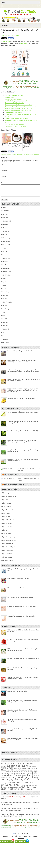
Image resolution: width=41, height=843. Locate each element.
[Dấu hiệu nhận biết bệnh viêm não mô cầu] (20, 63)
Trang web (3, 176)
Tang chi (29, 777)
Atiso (2, 764)
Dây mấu (30, 773)
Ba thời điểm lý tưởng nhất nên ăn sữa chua (21, 351)
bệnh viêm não (5, 154)
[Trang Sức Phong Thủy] (20, 88)
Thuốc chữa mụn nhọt (19, 782)
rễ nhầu (9, 777)
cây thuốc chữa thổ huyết (27, 771)
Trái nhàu (26, 789)
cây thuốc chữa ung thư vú (18, 773)
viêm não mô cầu (34, 154)
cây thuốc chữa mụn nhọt (21, 770)
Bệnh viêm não (5, 41)
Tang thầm (23, 779)
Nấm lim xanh (4, 777)
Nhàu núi (24, 775)
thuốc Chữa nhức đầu (18, 783)
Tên (2, 164)
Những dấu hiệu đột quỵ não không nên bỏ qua (18, 110)
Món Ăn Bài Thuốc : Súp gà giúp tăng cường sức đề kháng (23, 668)
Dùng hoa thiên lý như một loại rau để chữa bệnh (23, 431)
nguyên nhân (12, 154)
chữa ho (24, 766)
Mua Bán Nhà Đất (11, 475)
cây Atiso (16, 768)
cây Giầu (22, 768)
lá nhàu (19, 775)
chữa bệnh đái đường (22, 763)
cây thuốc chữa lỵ (9, 770)
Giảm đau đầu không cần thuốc (13, 99)
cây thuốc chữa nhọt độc (14, 771)
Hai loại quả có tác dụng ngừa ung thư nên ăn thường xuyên (22, 640)
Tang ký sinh (12, 779)
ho (33, 773)
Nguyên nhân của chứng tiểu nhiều (14, 103)
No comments (15, 35)
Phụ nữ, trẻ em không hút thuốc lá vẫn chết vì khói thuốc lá (22, 710)
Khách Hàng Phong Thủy (14, 484)
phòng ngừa (20, 154)
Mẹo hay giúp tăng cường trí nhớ (18, 578)
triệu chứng (23, 43)
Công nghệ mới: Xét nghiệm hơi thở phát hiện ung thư (22, 729)
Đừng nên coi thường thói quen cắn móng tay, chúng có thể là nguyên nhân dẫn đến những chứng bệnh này (22, 390)
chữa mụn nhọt (32, 766)
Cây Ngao (26, 768)
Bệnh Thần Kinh (6, 35)
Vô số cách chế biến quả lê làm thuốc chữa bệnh (23, 412)
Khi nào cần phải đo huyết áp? (17, 691)
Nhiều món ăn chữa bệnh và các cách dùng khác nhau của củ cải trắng (23, 649)
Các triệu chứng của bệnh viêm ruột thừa (16, 118)
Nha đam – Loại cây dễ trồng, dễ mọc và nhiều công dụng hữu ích (22, 460)
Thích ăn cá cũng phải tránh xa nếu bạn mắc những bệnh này (22, 720)
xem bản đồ (18, 816)
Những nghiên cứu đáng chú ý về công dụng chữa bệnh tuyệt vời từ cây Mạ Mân (22, 441)
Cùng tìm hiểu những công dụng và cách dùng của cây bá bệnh (22, 450)
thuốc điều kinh (18, 789)
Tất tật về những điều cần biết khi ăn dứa (21, 398)
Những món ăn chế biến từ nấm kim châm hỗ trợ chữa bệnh (23, 630)
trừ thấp (30, 789)
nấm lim (37, 775)
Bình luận (3, 183)
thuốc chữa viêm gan (16, 787)
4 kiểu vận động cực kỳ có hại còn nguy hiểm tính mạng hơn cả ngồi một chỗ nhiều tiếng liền (23, 370)
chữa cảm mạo (12, 766)
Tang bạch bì (18, 777)
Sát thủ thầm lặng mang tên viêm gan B (16, 101)
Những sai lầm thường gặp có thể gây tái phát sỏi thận (23, 569)
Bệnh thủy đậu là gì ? (11, 97)
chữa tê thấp (7, 768)
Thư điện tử (4, 170)
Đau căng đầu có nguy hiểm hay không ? (16, 126)
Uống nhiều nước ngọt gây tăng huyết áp (21, 616)
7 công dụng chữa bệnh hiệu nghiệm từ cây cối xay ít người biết (23, 422)
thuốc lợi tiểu (7, 789)
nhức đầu (30, 775)
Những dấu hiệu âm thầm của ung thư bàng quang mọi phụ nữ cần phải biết (21, 361)
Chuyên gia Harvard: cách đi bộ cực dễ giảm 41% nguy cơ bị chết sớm (23, 379)
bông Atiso (7, 764)
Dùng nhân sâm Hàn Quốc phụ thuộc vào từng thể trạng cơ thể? (22, 739)
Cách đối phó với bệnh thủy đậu (13, 112)
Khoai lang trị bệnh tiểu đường (17, 588)
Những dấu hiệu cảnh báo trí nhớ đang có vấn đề (18, 108)
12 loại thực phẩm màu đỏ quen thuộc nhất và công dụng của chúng (22, 677)
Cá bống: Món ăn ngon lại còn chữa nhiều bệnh (23, 658)
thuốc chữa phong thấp (28, 785)
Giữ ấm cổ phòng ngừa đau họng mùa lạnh (21, 606)
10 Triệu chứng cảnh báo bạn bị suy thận (20, 597)
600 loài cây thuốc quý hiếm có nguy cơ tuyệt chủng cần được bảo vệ (22, 701)
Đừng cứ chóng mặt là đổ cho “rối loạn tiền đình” (18, 105)
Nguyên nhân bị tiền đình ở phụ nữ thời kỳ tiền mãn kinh (20, 107)
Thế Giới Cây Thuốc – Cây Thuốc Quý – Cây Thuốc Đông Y (22, 836)
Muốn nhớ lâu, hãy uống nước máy (14, 124)
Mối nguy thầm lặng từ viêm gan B (14, 95)
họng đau (12, 775)
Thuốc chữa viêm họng (28, 787)
